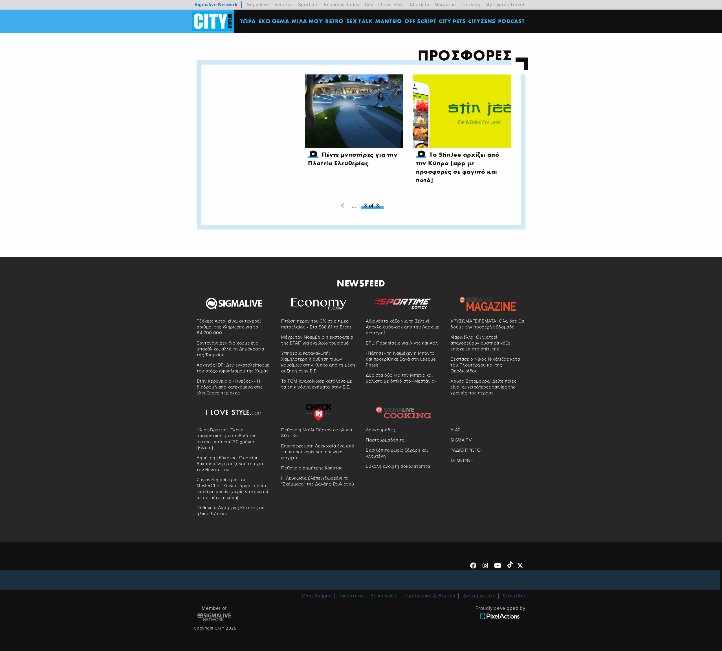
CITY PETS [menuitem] (452, 21)
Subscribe (514, 596)
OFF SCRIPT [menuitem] (420, 21)
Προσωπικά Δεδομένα (430, 596)
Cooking (470, 5)
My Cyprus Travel (504, 5)
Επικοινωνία (384, 596)
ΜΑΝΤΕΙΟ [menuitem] (388, 21)
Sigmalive (258, 5)
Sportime (308, 5)
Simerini (283, 5)
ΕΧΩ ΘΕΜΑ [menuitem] (273, 21)
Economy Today (342, 5)
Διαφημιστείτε (479, 596)
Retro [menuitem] (334, 21)
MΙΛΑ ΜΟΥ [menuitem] (307, 21)
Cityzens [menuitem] (482, 21)
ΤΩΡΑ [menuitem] (248, 21)
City (369, 5)
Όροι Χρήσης (316, 596)
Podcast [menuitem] (511, 21)
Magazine (445, 5)
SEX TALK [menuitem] (359, 21)
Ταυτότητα (351, 596)
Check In (419, 5)
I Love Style (391, 5)
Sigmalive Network (216, 5)
